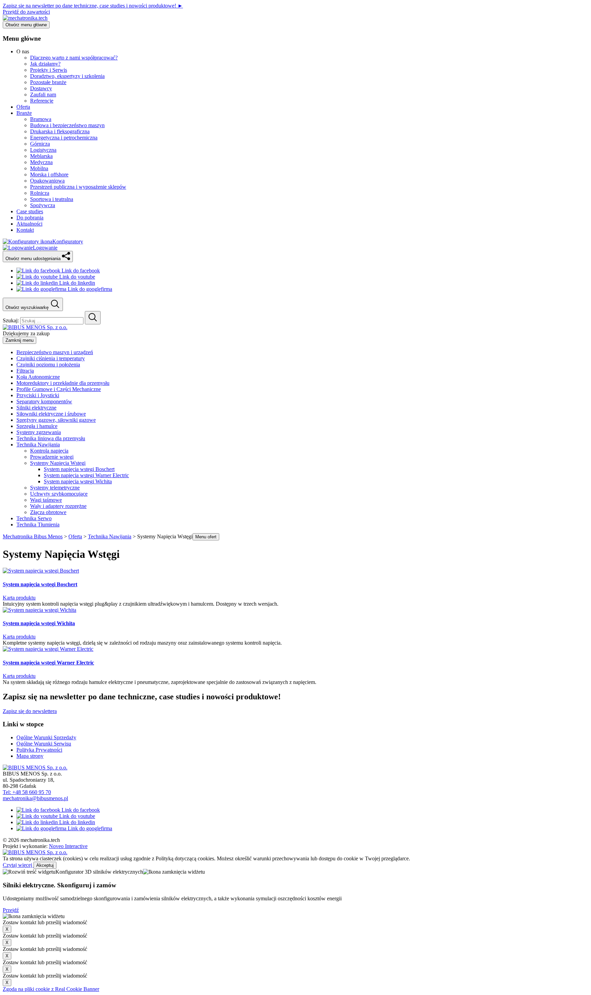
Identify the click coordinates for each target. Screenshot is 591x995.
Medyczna (41, 162)
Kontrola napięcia (49, 451)
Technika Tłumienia (38, 524)
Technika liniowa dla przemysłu (50, 438)
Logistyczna (43, 150)
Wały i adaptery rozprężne (58, 506)
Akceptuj (45, 865)
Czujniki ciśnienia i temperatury (50, 358)
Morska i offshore (49, 174)
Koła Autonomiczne (38, 377)
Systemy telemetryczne (55, 487)
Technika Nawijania (38, 444)
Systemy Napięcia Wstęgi (58, 463)
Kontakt (25, 230)
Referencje (41, 101)
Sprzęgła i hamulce (36, 426)
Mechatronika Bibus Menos (33, 536)
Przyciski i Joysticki (37, 395)
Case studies (29, 211)
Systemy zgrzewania (38, 432)
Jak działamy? (45, 64)
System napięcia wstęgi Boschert (79, 469)
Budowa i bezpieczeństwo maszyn (67, 125)
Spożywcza (42, 205)
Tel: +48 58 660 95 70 (27, 792)
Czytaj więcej (18, 865)
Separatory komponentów (44, 401)
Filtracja (25, 371)
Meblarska (41, 156)
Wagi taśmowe (46, 500)
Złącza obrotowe (48, 512)
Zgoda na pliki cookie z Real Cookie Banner (51, 989)
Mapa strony (29, 756)
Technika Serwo (34, 518)
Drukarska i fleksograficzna (60, 131)
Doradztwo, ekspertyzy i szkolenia (67, 76)
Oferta (23, 107)
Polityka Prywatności (39, 750)
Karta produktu (19, 598)
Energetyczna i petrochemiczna (63, 137)
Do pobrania (29, 217)
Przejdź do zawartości (26, 12)
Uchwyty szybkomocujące (59, 494)
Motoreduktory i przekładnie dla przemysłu (62, 383)
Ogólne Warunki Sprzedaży (46, 737)
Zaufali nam (43, 94)
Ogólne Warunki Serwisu (43, 744)
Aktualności (29, 224)
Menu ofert (205, 536)
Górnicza (40, 144)
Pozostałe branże (48, 82)
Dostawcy (41, 88)
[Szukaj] (93, 317)
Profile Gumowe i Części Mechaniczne (58, 389)
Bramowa (40, 119)
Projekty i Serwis (48, 70)
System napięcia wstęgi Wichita (78, 481)
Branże (24, 113)
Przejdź (11, 910)
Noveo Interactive (68, 846)
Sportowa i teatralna (51, 199)
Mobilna (39, 168)
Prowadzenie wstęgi (52, 457)
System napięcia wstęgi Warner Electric (86, 475)
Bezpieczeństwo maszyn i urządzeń (54, 352)
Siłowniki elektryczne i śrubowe (51, 414)
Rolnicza (39, 193)
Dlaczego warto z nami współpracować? (74, 57)
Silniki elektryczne (36, 408)
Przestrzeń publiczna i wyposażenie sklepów (78, 187)
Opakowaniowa (47, 181)
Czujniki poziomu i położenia (48, 364)
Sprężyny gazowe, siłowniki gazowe (56, 420)
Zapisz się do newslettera (30, 711)
